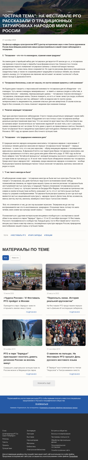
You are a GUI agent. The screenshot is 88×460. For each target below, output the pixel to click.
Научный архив (32, 440)
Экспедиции (31, 431)
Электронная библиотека (36, 450)
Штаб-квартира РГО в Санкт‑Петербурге (10, 435)
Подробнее (31, 312)
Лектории (30, 434)
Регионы (5, 439)
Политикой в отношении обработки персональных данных (58, 408)
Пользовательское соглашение (58, 446)
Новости (10, 11)
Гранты (5, 442)
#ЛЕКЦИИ (48, 235)
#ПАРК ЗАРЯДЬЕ (35, 235)
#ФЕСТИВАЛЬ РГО (18, 235)
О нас (4, 431)
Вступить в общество (59, 431)
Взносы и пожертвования (60, 434)
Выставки (30, 437)
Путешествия (7, 448)
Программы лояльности (60, 437)
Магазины (30, 443)
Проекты (5, 445)
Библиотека (31, 446)
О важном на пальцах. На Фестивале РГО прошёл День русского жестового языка (63, 356)
